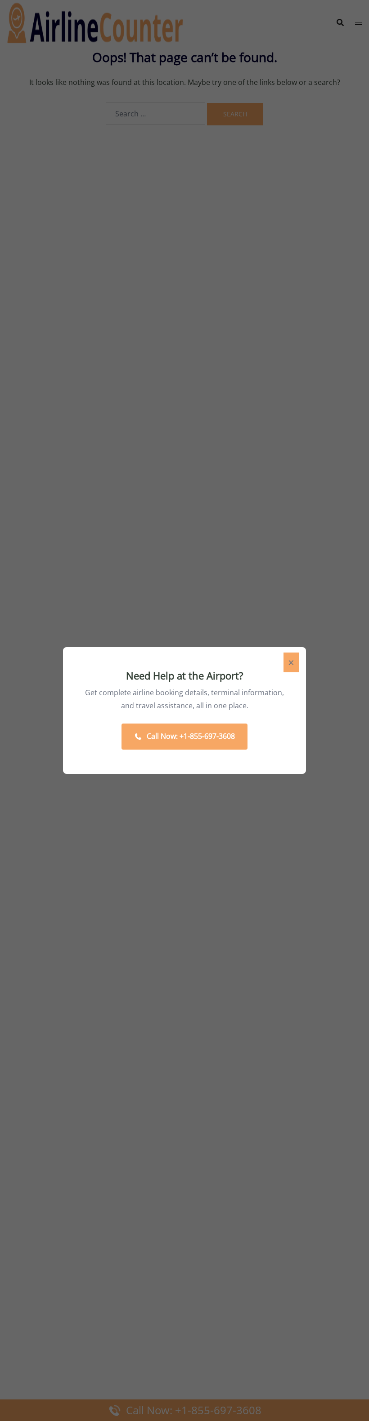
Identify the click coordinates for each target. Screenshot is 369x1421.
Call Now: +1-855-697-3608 (191, 736)
